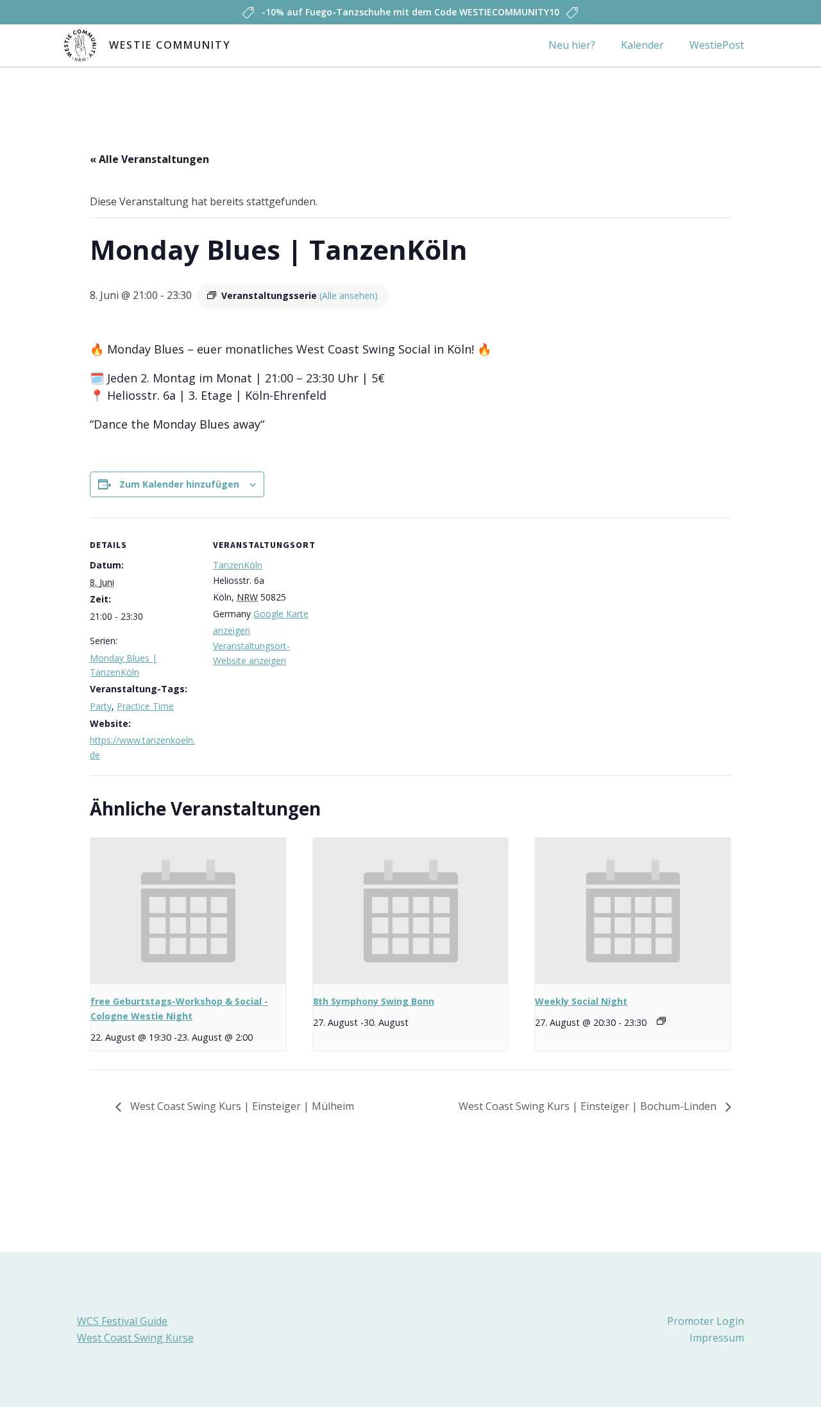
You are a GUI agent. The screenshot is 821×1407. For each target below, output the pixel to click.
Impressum (717, 1338)
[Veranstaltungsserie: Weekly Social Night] (661, 1021)
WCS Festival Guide (122, 1321)
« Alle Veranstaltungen (149, 159)
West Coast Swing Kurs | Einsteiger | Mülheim (241, 1106)
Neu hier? (571, 45)
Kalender (642, 45)
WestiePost (717, 45)
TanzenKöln (237, 565)
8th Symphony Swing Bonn (373, 1001)
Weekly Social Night (581, 1001)
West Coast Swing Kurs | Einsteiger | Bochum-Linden (589, 1106)
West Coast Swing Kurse (135, 1338)
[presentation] (188, 911)
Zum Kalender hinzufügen (179, 484)
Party (101, 706)
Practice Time (145, 706)
